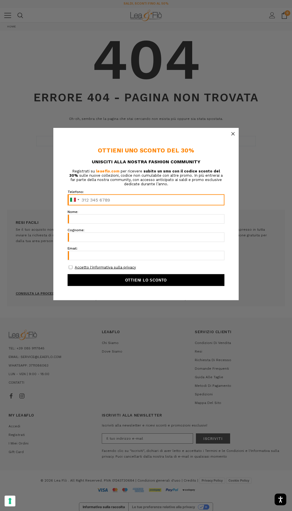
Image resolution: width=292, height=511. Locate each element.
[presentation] (10, 501)
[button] (233, 133)
